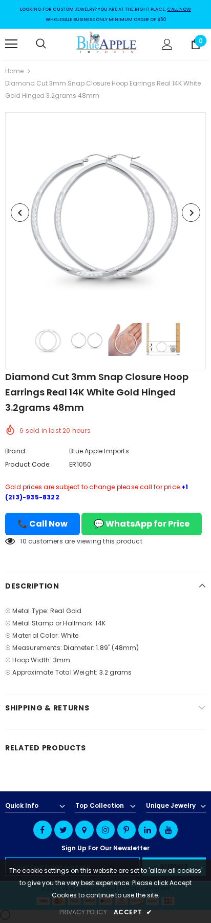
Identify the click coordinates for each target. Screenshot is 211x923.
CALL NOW (179, 9)
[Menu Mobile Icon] (11, 44)
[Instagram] (105, 830)
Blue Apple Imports (99, 451)
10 (23, 541)
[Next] (191, 212)
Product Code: (28, 464)
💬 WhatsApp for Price (141, 524)
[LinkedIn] (147, 830)
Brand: (16, 451)
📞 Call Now (42, 524)
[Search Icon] (51, 44)
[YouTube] (168, 830)
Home (14, 71)
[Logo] (106, 43)
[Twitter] (63, 830)
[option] (105, 212)
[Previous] (20, 212)
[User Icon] (167, 44)
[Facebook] (42, 830)
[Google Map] (84, 830)
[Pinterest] (126, 830)
